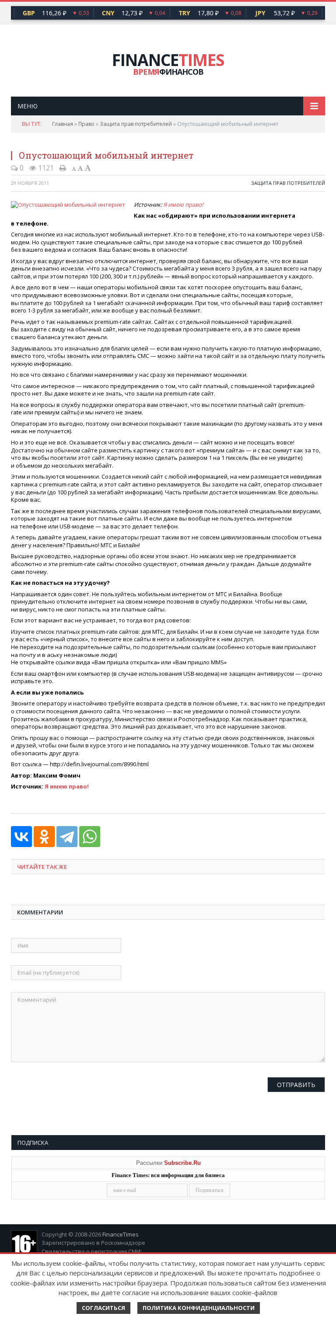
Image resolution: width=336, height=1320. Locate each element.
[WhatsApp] (89, 836)
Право (86, 124)
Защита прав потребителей (136, 124)
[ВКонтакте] (21, 836)
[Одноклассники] (44, 836)
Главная (62, 124)
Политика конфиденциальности (199, 1308)
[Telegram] (66, 836)
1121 (45, 168)
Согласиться (103, 1308)
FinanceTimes (120, 1234)
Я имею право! (183, 204)
